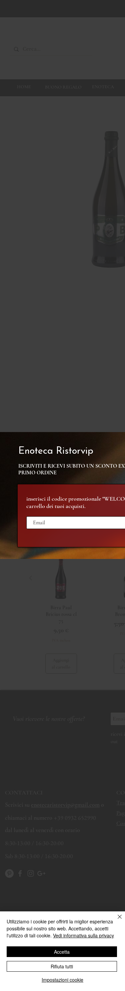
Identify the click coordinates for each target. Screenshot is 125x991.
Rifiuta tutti (62, 966)
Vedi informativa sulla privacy (83, 935)
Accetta (62, 951)
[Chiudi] (116, 921)
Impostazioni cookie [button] (62, 979)
